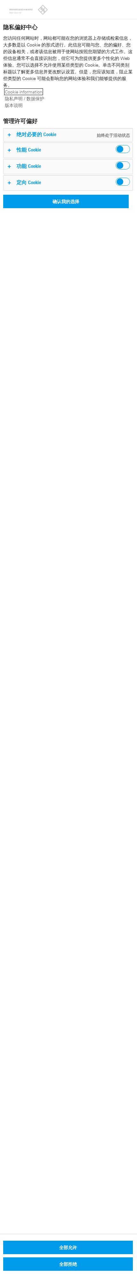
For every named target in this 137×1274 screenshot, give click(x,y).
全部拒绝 (68, 1264)
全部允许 (68, 1247)
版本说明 (14, 105)
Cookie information (23, 91)
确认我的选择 (66, 201)
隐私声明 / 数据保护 (24, 98)
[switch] (123, 149)
